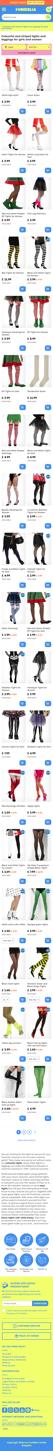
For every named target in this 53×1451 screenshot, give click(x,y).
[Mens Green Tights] (39, 1082)
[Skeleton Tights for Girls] (39, 726)
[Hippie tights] (39, 786)
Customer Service (28, 1325)
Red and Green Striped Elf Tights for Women (13, 215)
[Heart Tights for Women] (14, 134)
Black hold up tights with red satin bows (37, 1044)
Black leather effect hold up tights (12, 1103)
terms (12, 1313)
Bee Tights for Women (13, 273)
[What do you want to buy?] (4, 9)
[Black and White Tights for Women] (39, 253)
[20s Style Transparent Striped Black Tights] (39, 845)
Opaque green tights (37, 924)
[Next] (35, 1132)
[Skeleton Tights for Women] (14, 667)
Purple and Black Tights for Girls (13, 570)
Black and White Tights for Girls (38, 452)
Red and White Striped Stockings (13, 452)
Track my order (28, 1335)
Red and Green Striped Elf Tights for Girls (38, 629)
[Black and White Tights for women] (14, 845)
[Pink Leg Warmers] (39, 193)
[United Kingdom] (4, 1410)
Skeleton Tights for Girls (39, 746)
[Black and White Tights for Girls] (39, 430)
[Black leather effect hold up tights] (14, 1082)
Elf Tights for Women (37, 332)
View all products (26, 1140)
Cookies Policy (9, 1387)
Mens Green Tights (36, 1102)
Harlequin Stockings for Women (13, 333)
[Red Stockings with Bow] (14, 786)
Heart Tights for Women (14, 154)
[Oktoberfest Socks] (39, 371)
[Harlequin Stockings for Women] (14, 312)
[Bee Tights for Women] (14, 253)
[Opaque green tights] (39, 904)
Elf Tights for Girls (10, 391)
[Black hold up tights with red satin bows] (39, 1023)
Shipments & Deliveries (14, 1359)
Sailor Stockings (10, 628)
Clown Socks (33, 95)
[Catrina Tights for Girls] (14, 726)
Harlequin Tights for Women (37, 689)
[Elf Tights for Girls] (14, 371)
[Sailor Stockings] (14, 608)
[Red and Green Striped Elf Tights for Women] (14, 193)
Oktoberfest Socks (36, 391)
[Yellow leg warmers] (14, 1023)
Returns (6, 1362)
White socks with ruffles (13, 924)
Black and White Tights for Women (38, 274)
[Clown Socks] (39, 75)
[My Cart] (49, 9)
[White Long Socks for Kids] (39, 134)
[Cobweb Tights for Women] (39, 549)
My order (6, 1353)
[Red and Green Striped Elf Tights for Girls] (39, 608)
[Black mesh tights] (14, 963)
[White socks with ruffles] (14, 904)
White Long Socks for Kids (37, 155)
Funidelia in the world (13, 1378)
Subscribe (40, 1303)
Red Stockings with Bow (13, 806)
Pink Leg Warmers (36, 213)
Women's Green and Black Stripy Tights (37, 985)
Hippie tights (33, 806)
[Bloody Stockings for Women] (14, 490)
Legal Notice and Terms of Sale (18, 1381)
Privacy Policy (9, 1384)
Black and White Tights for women (13, 866)
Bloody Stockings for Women (12, 511)
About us (6, 1393)
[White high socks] (14, 75)
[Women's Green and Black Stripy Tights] (39, 963)
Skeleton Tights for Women (11, 689)
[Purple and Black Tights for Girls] (14, 549)
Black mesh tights (10, 983)
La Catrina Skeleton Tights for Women (37, 511)
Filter (10, 47)
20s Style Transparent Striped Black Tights (38, 866)
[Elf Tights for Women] (39, 312)
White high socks (10, 95)
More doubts (8, 1365)
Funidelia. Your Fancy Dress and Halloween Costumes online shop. (26, 9)
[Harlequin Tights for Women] (39, 667)
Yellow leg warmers (11, 1043)
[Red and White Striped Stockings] (14, 430)
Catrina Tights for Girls (13, 746)
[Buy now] (22, 111)
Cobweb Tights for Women (36, 570)
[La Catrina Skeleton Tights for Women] (39, 490)
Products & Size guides (14, 1356)
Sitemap (6, 1390)
